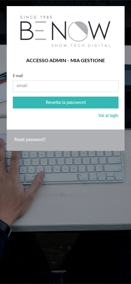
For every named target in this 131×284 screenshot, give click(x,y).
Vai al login (108, 116)
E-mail (18, 76)
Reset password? (30, 140)
